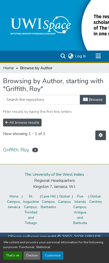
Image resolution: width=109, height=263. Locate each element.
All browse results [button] (23, 122)
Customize (53, 255)
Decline (32, 255)
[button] (63, 56)
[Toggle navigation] (98, 56)
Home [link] (8, 68)
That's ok (12, 255)
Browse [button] (95, 99)
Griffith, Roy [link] (16, 149)
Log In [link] (80, 56)
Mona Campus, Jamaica (14, 201)
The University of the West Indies (54, 174)
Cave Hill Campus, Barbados (48, 201)
